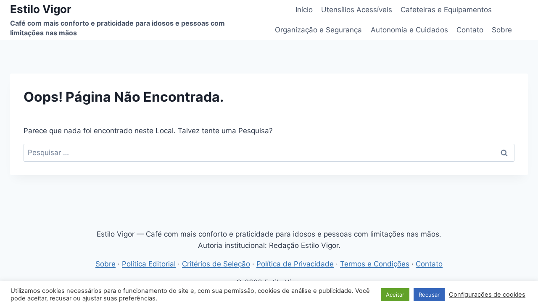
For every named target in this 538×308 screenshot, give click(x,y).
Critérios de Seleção (216, 264)
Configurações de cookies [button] (487, 294)
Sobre (502, 30)
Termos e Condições (374, 264)
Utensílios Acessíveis (356, 9)
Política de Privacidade (295, 264)
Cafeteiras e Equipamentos (446, 9)
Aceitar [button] (395, 294)
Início (304, 9)
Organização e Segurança (318, 30)
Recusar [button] (429, 294)
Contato (469, 30)
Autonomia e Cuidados (409, 30)
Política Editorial (149, 264)
